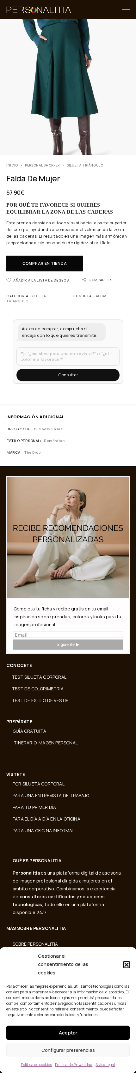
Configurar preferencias (68, 1050)
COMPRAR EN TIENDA (44, 263)
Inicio (12, 165)
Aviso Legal (105, 1064)
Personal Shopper (42, 165)
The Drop (32, 452)
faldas (101, 296)
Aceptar (68, 1032)
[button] (126, 964)
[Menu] (125, 9)
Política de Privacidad (73, 1064)
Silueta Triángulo (85, 165)
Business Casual (49, 429)
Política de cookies (36, 1064)
